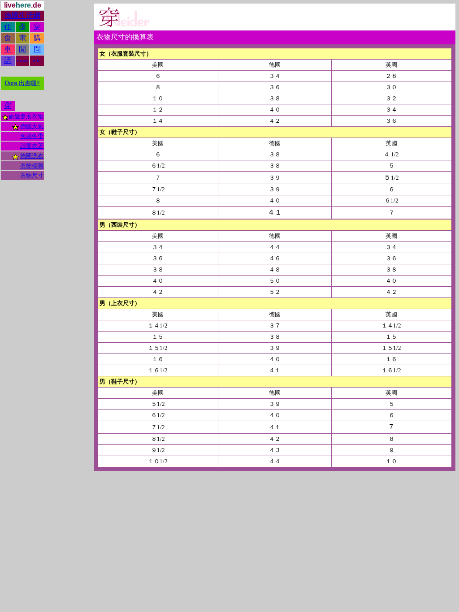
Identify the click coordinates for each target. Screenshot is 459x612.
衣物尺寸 (31, 175)
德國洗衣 (31, 155)
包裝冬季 (31, 136)
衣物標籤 (31, 165)
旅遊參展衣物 (26, 116)
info (37, 60)
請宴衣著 (31, 145)
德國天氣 (31, 126)
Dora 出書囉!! (22, 83)
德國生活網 (22, 15)
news (22, 60)
